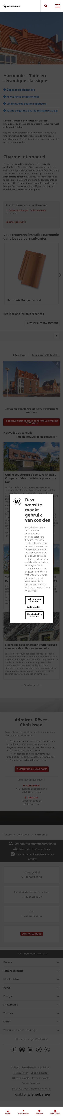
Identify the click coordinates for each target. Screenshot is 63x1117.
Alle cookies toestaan (34, 600)
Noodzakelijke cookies (34, 615)
